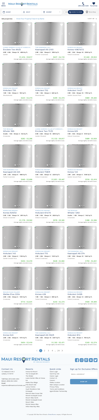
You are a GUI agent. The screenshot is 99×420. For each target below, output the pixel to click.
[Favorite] (29, 25)
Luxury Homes (30, 387)
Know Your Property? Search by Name (30, 19)
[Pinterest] (86, 360)
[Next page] (62, 350)
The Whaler (29, 376)
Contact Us (53, 378)
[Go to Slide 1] (15, 42)
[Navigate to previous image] (4, 34)
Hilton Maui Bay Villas (33, 406)
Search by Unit (54, 374)
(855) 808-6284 (14, 379)
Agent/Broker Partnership (58, 391)
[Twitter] (95, 360)
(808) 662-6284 (12, 381)
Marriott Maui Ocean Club (34, 393)
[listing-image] (17, 33)
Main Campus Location (57, 385)
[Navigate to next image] (29, 34)
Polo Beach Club (31, 385)
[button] (32, 12)
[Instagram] (82, 360)
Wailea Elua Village (32, 382)
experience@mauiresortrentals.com (13, 385)
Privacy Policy (54, 387)
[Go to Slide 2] (17, 42)
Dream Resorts (52, 414)
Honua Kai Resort (31, 372)
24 (58, 350)
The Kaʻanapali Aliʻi (32, 374)
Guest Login (54, 372)
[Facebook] (77, 360)
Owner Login (54, 376)
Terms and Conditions (57, 389)
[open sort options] (96, 19)
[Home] (23, 4)
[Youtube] (91, 360)
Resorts (29, 369)
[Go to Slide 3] (19, 42)
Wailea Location (55, 382)
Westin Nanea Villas (32, 404)
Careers (52, 380)
